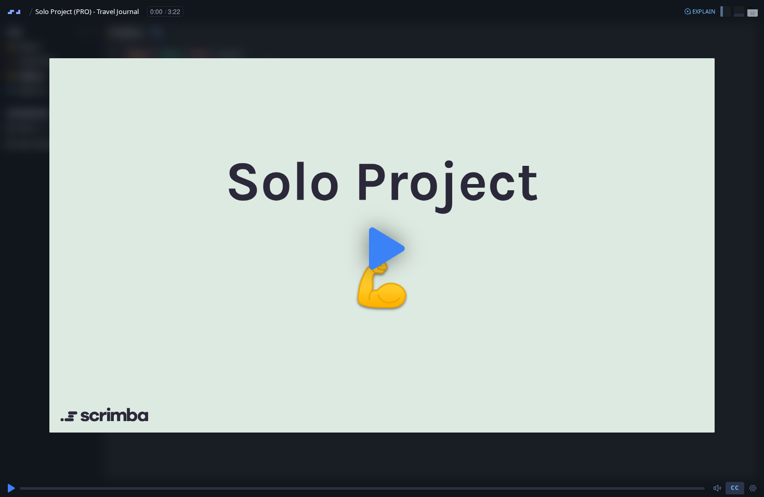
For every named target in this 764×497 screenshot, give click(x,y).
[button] (699, 11)
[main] (382, 248)
